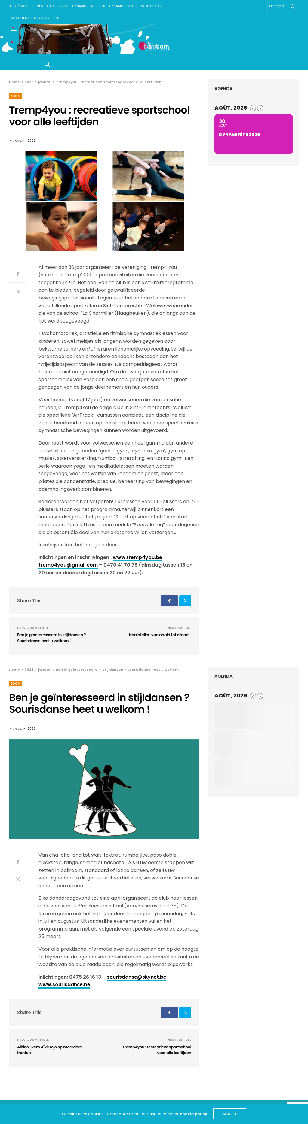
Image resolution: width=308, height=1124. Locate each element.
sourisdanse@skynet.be (136, 977)
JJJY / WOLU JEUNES (26, 6)
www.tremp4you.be (137, 557)
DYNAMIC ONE (83, 6)
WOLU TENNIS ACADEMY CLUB (35, 18)
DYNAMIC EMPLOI (123, 6)
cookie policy (193, 1114)
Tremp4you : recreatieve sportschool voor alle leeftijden (156, 1050)
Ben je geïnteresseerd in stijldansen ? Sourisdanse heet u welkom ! (51, 638)
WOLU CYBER (151, 6)
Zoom (15, 96)
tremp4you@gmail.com (68, 564)
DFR (102, 6)
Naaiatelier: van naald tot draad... (160, 635)
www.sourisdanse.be (64, 984)
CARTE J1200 (57, 6)
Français (276, 6)
